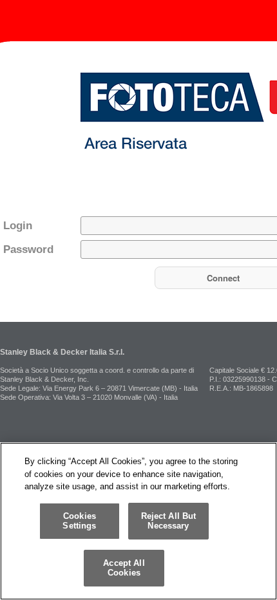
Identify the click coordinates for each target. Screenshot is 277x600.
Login (17, 226)
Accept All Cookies (123, 568)
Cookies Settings (79, 521)
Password (28, 249)
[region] (138, 521)
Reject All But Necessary (168, 521)
